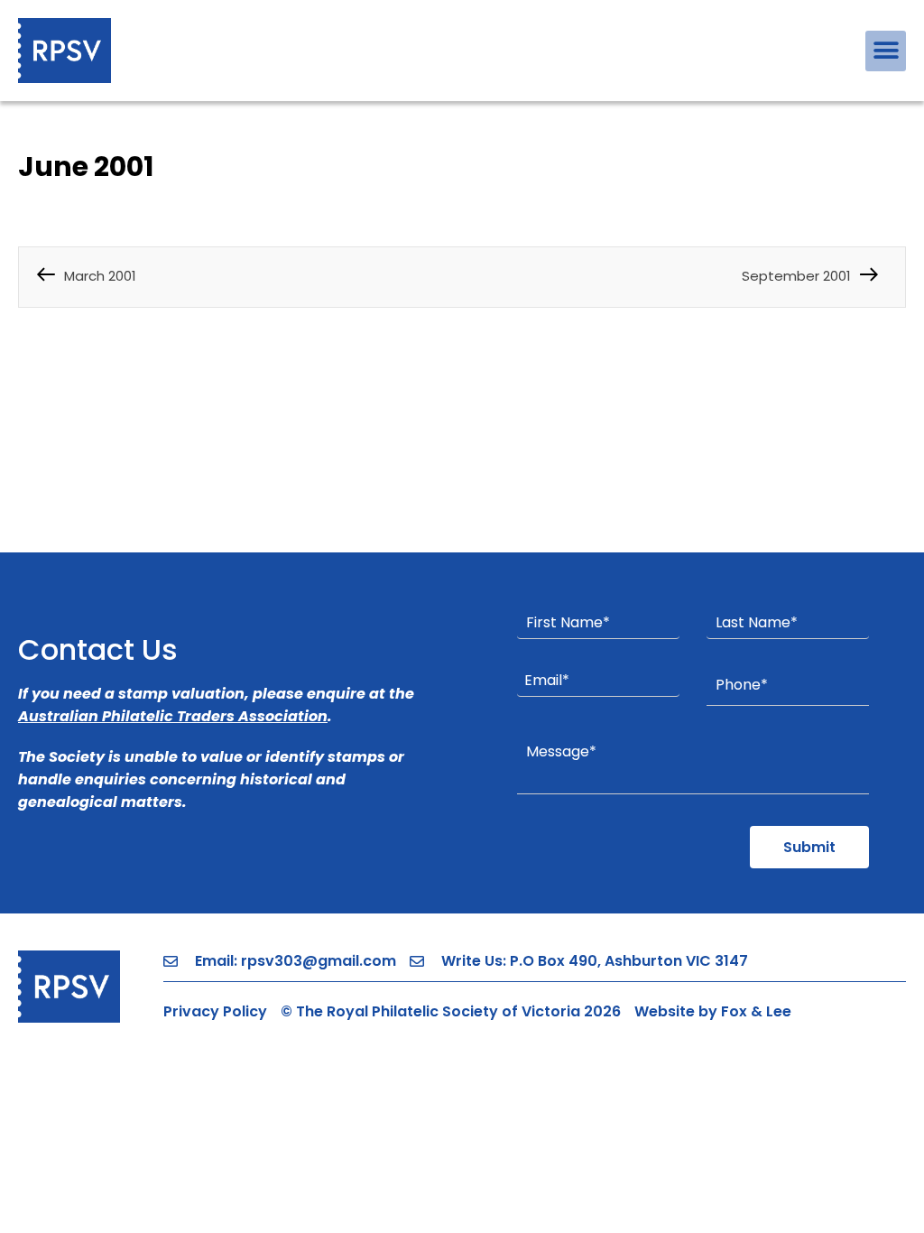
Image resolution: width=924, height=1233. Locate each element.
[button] (885, 51)
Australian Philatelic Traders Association (173, 716)
